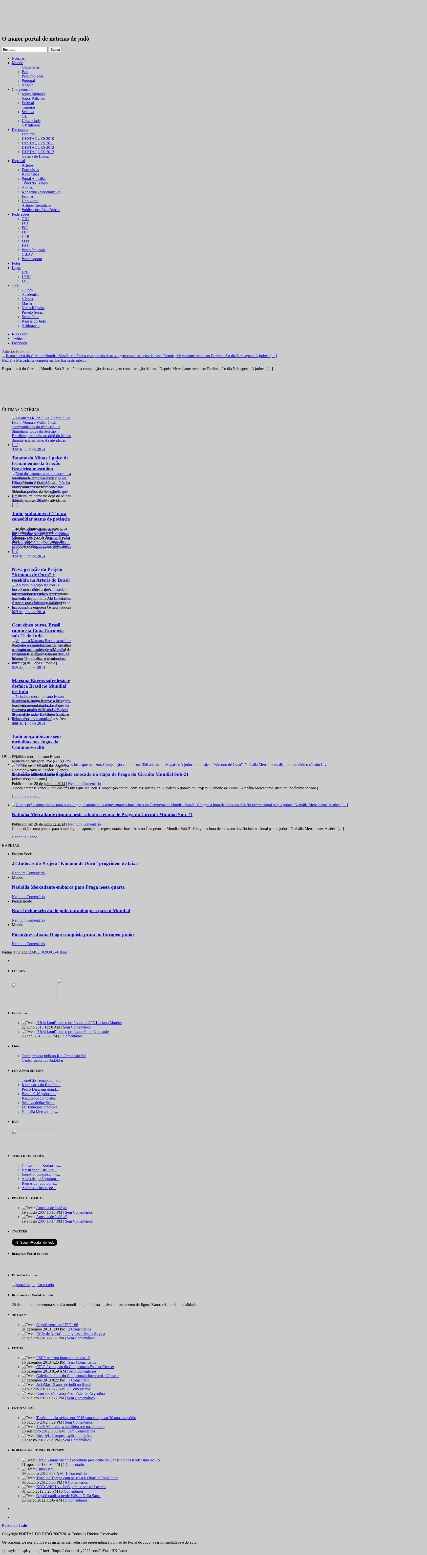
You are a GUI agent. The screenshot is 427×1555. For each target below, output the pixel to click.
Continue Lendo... (26, 796)
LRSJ (26, 277)
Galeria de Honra (35, 156)
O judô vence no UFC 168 (57, 1325)
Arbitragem (31, 326)
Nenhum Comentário (84, 783)
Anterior (8, 351)
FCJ (25, 223)
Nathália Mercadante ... (40, 1111)
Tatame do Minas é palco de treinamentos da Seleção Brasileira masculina (40, 463)
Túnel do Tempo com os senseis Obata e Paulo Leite (77, 1478)
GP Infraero (31, 125)
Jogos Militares (33, 94)
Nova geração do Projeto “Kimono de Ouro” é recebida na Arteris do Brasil (41, 575)
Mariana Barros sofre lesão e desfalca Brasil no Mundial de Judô (41, 686)
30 (50, 952)
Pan (25, 72)
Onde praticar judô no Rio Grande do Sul (54, 1056)
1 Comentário (78, 1380)
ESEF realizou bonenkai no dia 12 (63, 1358)
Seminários (30, 317)
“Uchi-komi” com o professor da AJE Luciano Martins (79, 1023)
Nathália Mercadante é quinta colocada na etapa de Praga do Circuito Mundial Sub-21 (100, 774)
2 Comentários (79, 1329)
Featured (28, 134)
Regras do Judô (34, 321)
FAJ (25, 245)
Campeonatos (22, 89)
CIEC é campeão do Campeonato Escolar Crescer (75, 1367)
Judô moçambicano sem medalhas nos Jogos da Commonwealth (36, 742)
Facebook (19, 343)
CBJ (25, 219)
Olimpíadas (31, 67)
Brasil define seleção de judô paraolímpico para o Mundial (71, 910)
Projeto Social (32, 312)
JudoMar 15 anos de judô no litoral (63, 1384)
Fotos (16, 263)
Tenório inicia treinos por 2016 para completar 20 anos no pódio (86, 1418)
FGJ (25, 228)
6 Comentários (76, 1482)
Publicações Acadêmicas (41, 210)
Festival (28, 103)
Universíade (31, 121)
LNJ (25, 272)
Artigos (27, 165)
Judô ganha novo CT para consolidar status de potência (41, 516)
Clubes (27, 290)
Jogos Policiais (33, 98)
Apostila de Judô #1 (51, 1208)
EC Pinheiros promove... (41, 1107)
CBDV (27, 254)
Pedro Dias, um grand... (40, 1089)
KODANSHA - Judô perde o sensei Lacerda (71, 1487)
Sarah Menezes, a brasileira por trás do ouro (70, 1427)
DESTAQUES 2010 (38, 138)
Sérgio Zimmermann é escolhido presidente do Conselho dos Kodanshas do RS (98, 1460)
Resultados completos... (40, 1098)
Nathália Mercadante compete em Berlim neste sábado (44, 360)
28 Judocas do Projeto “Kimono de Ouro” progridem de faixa (75, 863)
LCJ (25, 281)
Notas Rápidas (33, 308)
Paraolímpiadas (33, 250)
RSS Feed (20, 334)
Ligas (16, 268)
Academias (30, 294)
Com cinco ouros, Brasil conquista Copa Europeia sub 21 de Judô (38, 630)
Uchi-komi (30, 201)
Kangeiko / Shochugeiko (41, 192)
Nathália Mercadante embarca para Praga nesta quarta (68, 887)
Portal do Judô (29, 17)
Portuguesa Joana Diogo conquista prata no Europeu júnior (73, 934)
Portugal (28, 80)
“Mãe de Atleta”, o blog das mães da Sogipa (70, 1333)
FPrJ (25, 241)
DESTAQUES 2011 (38, 143)
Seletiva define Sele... (38, 1103)
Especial (18, 161)
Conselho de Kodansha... (41, 1165)
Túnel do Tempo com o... (41, 1080)
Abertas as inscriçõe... (39, 1188)
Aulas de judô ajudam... (40, 1179)
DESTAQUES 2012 (38, 147)
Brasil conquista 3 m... (39, 1170)
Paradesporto (32, 259)
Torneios (28, 107)
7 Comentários (71, 1036)
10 (42, 952)
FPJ (25, 232)
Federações (20, 214)
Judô (15, 285)
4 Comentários (78, 1389)
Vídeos (27, 299)
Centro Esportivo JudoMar (42, 1060)
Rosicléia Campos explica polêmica (64, 1435)
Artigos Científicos (36, 205)
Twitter (17, 338)
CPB (25, 236)
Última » (63, 952)
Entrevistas (30, 170)
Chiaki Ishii (45, 1469)
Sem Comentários (77, 1027)
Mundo (17, 63)
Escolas (28, 196)
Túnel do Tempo (35, 183)
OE (24, 116)
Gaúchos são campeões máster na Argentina (70, 1393)
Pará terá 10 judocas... (39, 1094)
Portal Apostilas (34, 178)
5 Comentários (72, 1491)
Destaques (20, 129)
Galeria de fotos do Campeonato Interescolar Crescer (77, 1376)
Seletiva (28, 112)
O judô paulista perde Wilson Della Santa (68, 1496)
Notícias (18, 58)
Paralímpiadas (32, 76)
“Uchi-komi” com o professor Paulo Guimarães (73, 1031)
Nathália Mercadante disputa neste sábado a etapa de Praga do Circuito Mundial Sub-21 (102, 814)
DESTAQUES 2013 (38, 152)
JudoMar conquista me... (41, 1174)
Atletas (27, 187)
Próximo (22, 351)
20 (46, 952)
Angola (27, 85)
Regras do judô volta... (39, 1183)
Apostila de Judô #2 (51, 1217)
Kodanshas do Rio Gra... (41, 1085)
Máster (27, 303)
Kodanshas (30, 174)
